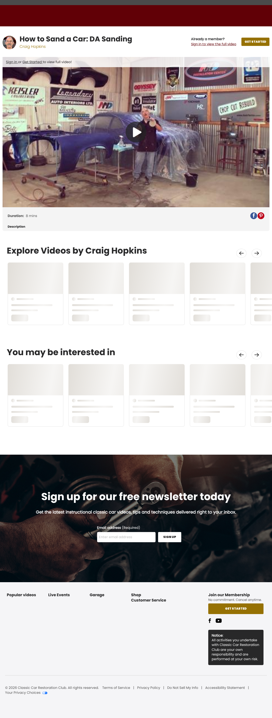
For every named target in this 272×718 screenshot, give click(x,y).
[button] (213, 42)
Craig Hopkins (33, 46)
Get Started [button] (236, 608)
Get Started (33, 62)
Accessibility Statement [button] (225, 687)
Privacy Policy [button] (148, 687)
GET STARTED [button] (255, 42)
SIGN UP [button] (169, 537)
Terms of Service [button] (116, 687)
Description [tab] (16, 227)
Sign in (12, 62)
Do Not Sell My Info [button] (182, 687)
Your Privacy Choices (23, 692)
